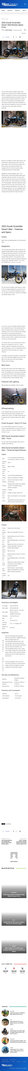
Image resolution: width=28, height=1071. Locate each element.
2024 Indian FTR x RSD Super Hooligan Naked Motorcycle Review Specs (14, 949)
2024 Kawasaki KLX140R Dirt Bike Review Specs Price (14, 895)
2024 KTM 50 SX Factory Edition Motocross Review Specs (14, 923)
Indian (14, 946)
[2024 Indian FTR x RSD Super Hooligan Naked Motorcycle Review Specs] (14, 939)
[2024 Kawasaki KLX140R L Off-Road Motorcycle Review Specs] (5, 1040)
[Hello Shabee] (3, 30)
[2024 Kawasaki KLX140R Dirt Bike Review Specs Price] (14, 884)
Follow (14, 967)
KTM (14, 920)
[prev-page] (3, 956)
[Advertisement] (14, 75)
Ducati (6, 19)
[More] (20, 37)
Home (3, 19)
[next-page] (5, 956)
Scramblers (8, 823)
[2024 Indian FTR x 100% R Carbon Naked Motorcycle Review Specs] (5, 1050)
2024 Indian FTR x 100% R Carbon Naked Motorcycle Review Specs (16, 1051)
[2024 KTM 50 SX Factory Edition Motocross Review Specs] (14, 912)
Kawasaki (13, 892)
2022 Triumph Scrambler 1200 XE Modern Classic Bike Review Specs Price (21, 842)
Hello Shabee (8, 30)
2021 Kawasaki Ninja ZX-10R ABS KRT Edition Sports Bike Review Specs (7, 842)
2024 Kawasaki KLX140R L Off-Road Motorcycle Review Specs (18, 1041)
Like (6, 967)
